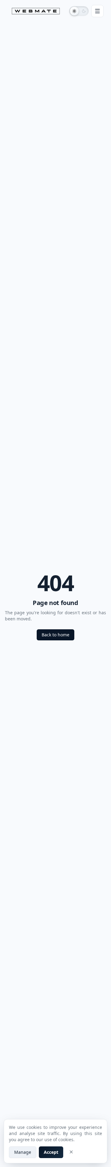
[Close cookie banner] (71, 1151)
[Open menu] (97, 11)
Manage (22, 1152)
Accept (51, 1152)
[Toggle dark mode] (79, 11)
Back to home (55, 635)
